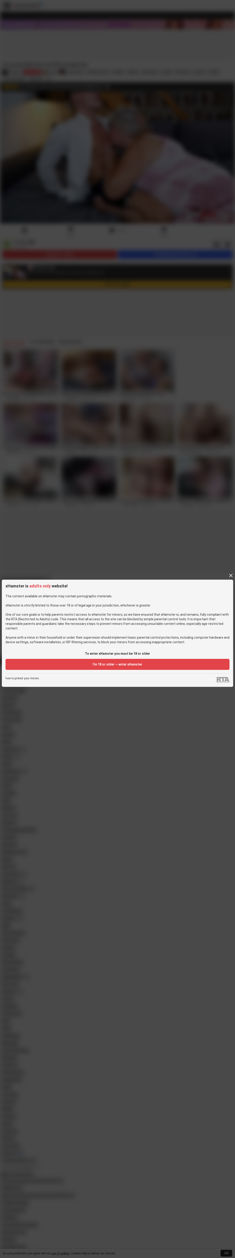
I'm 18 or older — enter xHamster (117, 664)
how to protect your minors (22, 678)
